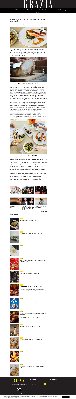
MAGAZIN (22, 9)
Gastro (21, 15)
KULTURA (38, 9)
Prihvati (65, 397)
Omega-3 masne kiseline (15, 107)
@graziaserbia (57, 382)
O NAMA (38, 12)
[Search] (65, 11)
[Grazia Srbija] (38, 4)
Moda (27, 9)
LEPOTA (32, 9)
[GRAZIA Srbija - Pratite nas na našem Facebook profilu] (17, 393)
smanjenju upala (32, 109)
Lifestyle (51, 9)
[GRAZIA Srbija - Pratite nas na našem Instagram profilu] (21, 393)
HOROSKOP (58, 9)
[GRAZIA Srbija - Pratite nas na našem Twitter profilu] (19, 393)
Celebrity (44, 9)
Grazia (11, 15)
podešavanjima (17, 397)
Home (16, 9)
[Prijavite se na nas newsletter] (45, 384)
